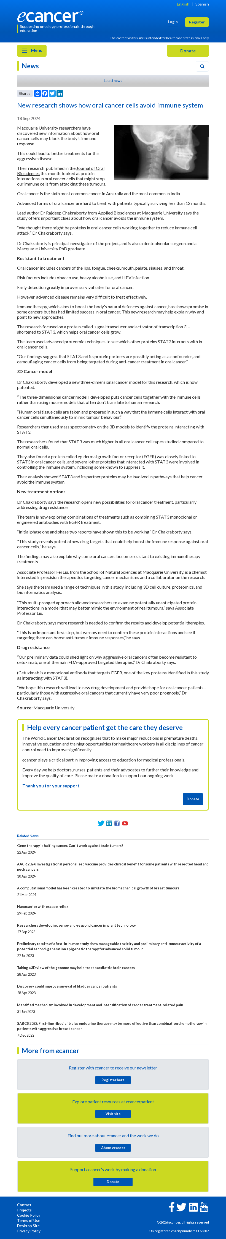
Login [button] (173, 21)
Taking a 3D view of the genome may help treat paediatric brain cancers (76, 968)
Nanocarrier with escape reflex (42, 906)
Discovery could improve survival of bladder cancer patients (67, 986)
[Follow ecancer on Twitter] (181, 1206)
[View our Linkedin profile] (109, 823)
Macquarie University (53, 707)
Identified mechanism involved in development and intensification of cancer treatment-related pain (100, 1005)
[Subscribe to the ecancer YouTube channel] (204, 1206)
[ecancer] (52, 16)
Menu (36, 50)
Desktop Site (28, 1225)
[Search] (202, 66)
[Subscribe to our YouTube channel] (125, 823)
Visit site (113, 1114)
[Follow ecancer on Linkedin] (193, 1206)
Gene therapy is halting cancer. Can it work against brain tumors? (70, 845)
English (183, 4)
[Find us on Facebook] (117, 823)
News (30, 66)
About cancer (113, 1148)
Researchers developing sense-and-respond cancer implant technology (76, 925)
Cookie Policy (28, 1215)
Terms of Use (28, 1220)
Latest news (113, 80)
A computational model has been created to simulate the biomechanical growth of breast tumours (98, 888)
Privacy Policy (29, 1231)
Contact (24, 1204)
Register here (113, 1080)
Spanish (202, 4)
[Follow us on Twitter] (101, 823)
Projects (24, 1210)
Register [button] (197, 22)
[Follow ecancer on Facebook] (171, 1206)
